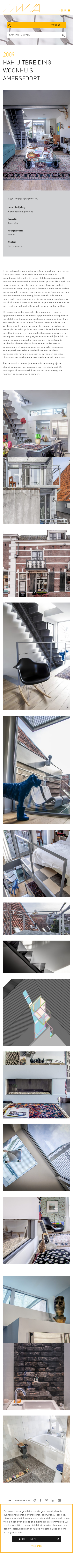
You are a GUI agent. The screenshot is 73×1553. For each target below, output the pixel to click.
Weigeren (36, 1545)
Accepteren (27, 1539)
